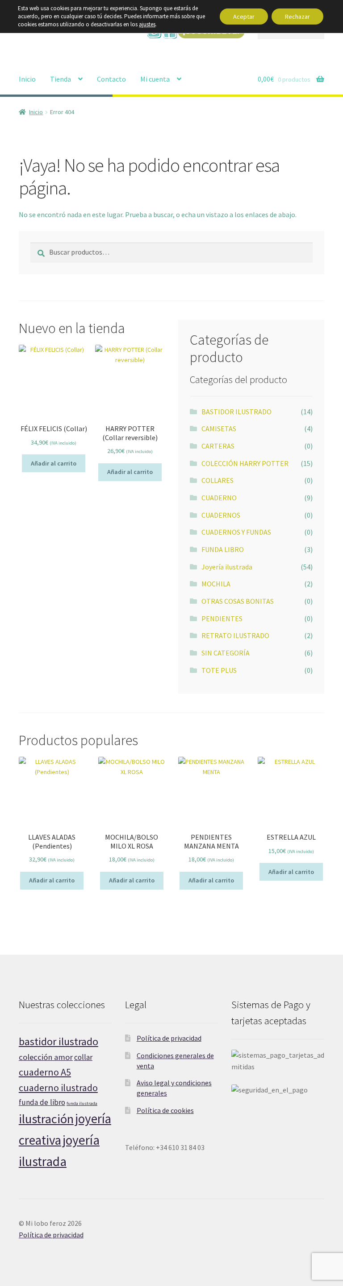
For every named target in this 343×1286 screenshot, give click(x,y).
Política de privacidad (169, 1038)
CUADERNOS (220, 515)
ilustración (46, 1119)
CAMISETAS (218, 428)
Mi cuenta (155, 78)
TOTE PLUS (219, 670)
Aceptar (244, 16)
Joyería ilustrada (226, 566)
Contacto (111, 78)
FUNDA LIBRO (222, 549)
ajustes (147, 24)
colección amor (46, 1057)
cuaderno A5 (45, 1072)
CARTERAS (217, 445)
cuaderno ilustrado (58, 1087)
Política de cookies (165, 1110)
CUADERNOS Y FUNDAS (236, 532)
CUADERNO (219, 497)
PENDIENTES (222, 618)
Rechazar (297, 16)
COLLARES (217, 480)
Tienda (60, 78)
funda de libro (42, 1102)
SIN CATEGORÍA (225, 652)
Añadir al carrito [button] (53, 463)
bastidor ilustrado (58, 1041)
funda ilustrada (82, 1103)
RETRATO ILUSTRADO (235, 635)
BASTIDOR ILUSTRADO (236, 411)
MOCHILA (215, 583)
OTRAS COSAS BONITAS (237, 601)
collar (83, 1057)
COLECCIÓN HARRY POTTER (245, 463)
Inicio (27, 78)
